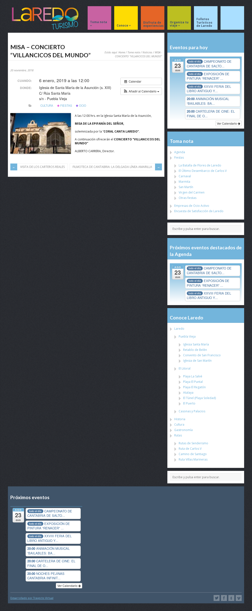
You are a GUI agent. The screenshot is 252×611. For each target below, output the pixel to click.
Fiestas (66, 105)
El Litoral (184, 368)
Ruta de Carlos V (190, 449)
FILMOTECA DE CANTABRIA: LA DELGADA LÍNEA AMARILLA (112, 167)
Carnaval (185, 176)
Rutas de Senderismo (193, 443)
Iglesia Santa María (196, 344)
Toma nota (133, 52)
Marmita (184, 181)
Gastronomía (183, 430)
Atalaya (188, 392)
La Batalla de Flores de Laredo (200, 165)
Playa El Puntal (193, 382)
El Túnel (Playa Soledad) (199, 398)
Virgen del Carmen (192, 192)
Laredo (179, 329)
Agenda (179, 152)
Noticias (147, 52)
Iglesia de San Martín (197, 360)
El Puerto (189, 403)
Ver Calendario (227, 123)
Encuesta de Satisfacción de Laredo (198, 211)
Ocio (82, 105)
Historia (179, 419)
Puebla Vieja (187, 336)
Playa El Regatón (194, 387)
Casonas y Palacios (192, 411)
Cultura (46, 105)
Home (121, 52)
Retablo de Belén (195, 350)
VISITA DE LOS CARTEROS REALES (42, 167)
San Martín (186, 187)
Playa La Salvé (192, 376)
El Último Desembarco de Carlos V (203, 171)
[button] (141, 91)
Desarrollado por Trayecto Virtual (31, 598)
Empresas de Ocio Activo (191, 206)
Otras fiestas (187, 198)
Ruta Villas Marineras (193, 459)
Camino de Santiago (193, 454)
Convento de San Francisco (202, 355)
